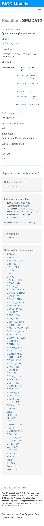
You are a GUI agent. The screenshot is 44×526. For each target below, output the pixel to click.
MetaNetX (19, 222)
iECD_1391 (12, 318)
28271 (22, 211)
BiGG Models (15, 3)
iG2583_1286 (13, 405)
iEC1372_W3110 (15, 302)
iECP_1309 (12, 369)
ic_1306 (10, 270)
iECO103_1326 (14, 353)
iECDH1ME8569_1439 (18, 328)
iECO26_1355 (13, 360)
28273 (35, 211)
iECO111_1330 (14, 356)
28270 (15, 211)
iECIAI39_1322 (14, 347)
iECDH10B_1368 (15, 321)
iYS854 (10, 459)
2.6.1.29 (29, 208)
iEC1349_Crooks (15, 289)
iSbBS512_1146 (10, 43)
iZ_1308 (10, 463)
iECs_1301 (12, 373)
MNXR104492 (12, 217)
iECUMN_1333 (14, 392)
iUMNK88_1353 (14, 440)
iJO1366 (10, 408)
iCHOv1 (10, 273)
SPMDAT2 (11, 186)
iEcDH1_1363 (13, 324)
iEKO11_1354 (13, 398)
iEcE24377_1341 (15, 331)
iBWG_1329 (12, 266)
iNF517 (10, 421)
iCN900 (10, 276)
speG (4, 158)
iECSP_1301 (13, 389)
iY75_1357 (11, 450)
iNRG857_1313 (14, 424)
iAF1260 (10, 254)
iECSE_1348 (13, 379)
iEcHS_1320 (12, 340)
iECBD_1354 (13, 315)
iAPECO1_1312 (14, 260)
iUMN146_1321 (14, 437)
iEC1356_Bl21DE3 (16, 292)
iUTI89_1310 (13, 443)
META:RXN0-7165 (22, 202)
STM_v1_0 (11, 469)
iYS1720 (10, 456)
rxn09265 (25, 205)
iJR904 (10, 411)
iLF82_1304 (12, 414)
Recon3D (11, 466)
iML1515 (10, 418)
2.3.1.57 (21, 208)
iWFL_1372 (12, 446)
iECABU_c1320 (14, 308)
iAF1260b (11, 257)
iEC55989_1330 (14, 305)
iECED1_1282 (13, 334)
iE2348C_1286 (14, 279)
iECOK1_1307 (13, 363)
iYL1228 (10, 453)
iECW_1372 (12, 395)
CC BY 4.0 (29, 222)
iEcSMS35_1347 (15, 385)
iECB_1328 (12, 311)
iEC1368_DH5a (14, 299)
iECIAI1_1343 (13, 344)
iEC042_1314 (13, 283)
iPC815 (10, 427)
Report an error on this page (20, 173)
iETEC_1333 (12, 401)
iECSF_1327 (12, 382)
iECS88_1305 (13, 376)
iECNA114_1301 (15, 350)
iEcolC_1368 (12, 366)
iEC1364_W (12, 295)
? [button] (38, 173)
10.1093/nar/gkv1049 (12, 505)
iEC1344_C (12, 286)
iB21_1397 (11, 263)
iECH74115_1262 (15, 337)
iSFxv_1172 (12, 434)
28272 (28, 211)
